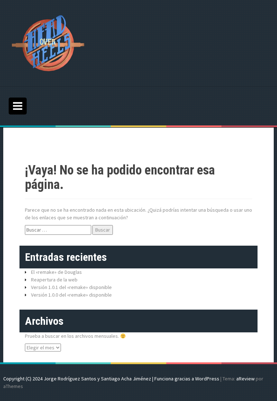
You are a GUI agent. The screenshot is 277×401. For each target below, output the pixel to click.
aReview (245, 378)
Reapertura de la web (54, 279)
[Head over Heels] (48, 42)
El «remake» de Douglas (56, 272)
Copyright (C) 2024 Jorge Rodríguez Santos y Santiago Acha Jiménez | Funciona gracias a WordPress (111, 378)
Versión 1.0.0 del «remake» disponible (71, 295)
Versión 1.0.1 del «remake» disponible (71, 287)
